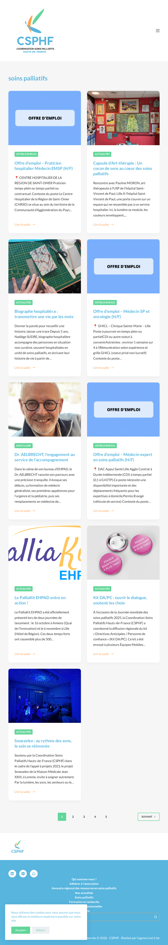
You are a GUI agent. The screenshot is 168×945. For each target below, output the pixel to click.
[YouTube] (23, 874)
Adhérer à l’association (84, 883)
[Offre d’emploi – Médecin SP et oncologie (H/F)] (123, 266)
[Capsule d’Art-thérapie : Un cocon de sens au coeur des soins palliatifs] (123, 118)
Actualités (102, 154)
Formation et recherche (84, 902)
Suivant (147, 816)
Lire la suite (22, 225)
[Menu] (158, 30)
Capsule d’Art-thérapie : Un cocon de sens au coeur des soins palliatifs (122, 168)
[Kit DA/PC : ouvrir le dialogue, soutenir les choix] (123, 553)
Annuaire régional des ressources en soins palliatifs (84, 888)
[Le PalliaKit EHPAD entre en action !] (44, 553)
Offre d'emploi (26, 154)
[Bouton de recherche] (155, 917)
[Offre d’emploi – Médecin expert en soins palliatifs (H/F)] (123, 409)
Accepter (20, 930)
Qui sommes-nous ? (84, 879)
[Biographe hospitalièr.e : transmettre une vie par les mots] (44, 266)
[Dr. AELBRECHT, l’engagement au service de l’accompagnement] (44, 409)
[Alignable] (34, 874)
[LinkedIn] (12, 874)
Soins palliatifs (84, 897)
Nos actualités (84, 893)
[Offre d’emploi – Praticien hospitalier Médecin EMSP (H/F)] (44, 118)
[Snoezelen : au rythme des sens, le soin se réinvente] (44, 696)
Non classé (23, 445)
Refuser (40, 930)
